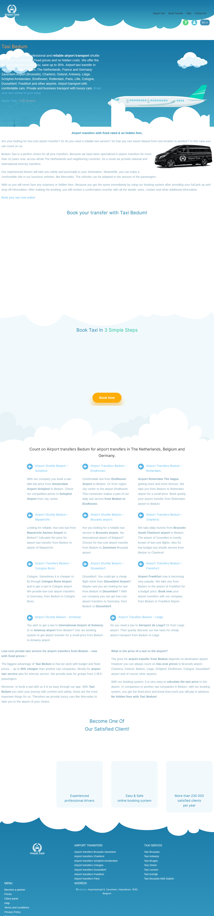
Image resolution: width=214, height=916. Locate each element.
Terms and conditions (16, 907)
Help (7, 903)
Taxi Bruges (151, 860)
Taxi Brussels (152, 851)
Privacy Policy (12, 912)
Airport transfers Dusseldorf (90, 869)
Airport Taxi (8, 100)
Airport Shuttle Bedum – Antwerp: (58, 617)
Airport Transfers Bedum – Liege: (141, 617)
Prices (8, 894)
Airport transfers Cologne (88, 865)
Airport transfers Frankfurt (89, 874)
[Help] (186, 22)
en (203, 22)
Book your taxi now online (18, 197)
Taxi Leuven (151, 869)
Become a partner (14, 889)
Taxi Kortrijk (151, 874)
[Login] (194, 22)
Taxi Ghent (150, 865)
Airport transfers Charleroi (89, 856)
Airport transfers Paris (87, 878)
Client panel (11, 898)
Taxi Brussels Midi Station (159, 878)
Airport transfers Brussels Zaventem (95, 851)
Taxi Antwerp (151, 856)
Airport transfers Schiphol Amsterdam (96, 860)
